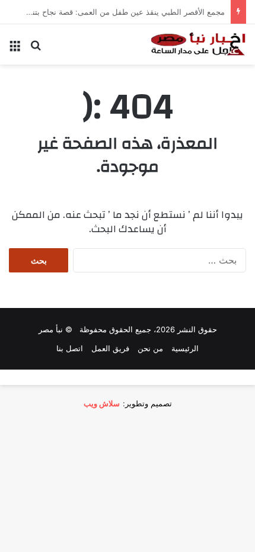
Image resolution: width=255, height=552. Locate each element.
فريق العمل (110, 348)
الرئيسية (185, 348)
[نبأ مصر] (198, 44)
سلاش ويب (102, 403)
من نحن (150, 348)
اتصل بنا (69, 348)
